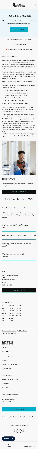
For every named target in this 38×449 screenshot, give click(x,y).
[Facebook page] (16, 431)
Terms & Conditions (10, 379)
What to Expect (9, 360)
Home (4, 347)
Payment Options (9, 364)
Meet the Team (8, 356)
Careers (5, 383)
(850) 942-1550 (21, 44)
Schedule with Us (19, 29)
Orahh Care (7, 388)
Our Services (7, 352)
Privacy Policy (8, 375)
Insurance (6, 369)
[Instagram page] (22, 431)
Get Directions (19, 290)
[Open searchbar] (35, 5)
